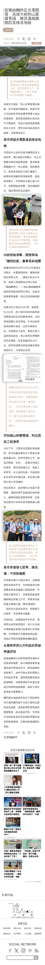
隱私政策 (38, 928)
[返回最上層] (41, 955)
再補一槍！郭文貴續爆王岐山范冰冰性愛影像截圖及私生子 (12, 768)
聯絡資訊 (7, 934)
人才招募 (27, 934)
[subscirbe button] (36, 958)
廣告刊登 (27, 928)
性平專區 (17, 934)
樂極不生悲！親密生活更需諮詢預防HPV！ (12, 832)
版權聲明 (38, 934)
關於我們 (7, 928)
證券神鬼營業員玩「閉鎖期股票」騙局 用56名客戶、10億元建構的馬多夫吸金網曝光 (32, 814)
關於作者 (17, 928)
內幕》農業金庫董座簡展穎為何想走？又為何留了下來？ (12, 853)
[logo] (20, 909)
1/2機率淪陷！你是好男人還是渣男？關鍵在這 (32, 768)
